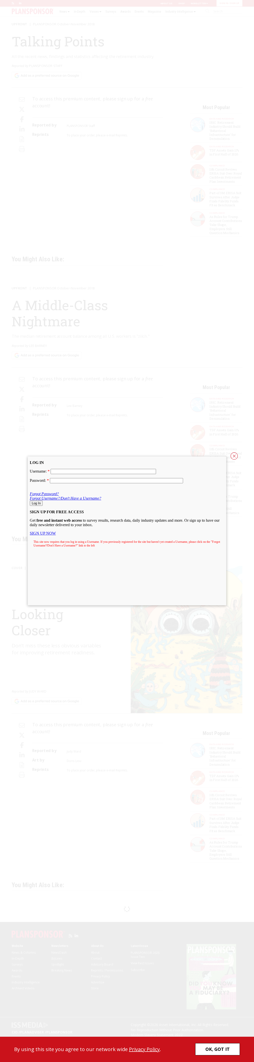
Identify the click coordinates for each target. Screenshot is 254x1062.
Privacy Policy (144, 1049)
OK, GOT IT (217, 1049)
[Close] (234, 456)
